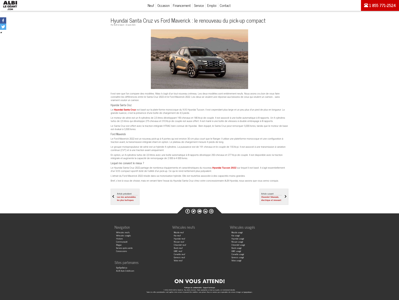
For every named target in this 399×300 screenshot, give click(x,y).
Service (199, 5)
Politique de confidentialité (193, 287)
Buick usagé (236, 248)
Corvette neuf (179, 254)
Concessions (121, 251)
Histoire (119, 238)
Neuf (151, 5)
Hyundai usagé (237, 238)
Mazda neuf (179, 232)
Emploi (211, 5)
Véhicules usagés (123, 235)
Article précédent (126, 197)
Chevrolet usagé (238, 244)
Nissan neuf (179, 241)
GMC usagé (236, 251)
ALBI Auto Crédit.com (125, 270)
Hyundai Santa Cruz (125, 109)
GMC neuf (178, 251)
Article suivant (271, 197)
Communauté (121, 241)
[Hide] (1, 32)
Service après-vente (124, 248)
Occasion (163, 5)
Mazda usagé (237, 232)
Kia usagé (235, 235)
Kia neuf (177, 235)
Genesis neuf (179, 257)
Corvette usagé (237, 254)
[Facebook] (3, 20)
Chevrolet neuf (180, 244)
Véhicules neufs (123, 232)
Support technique (209, 287)
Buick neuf (178, 248)
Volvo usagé (236, 260)
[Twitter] (3, 27)
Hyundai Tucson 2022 (224, 167)
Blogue (119, 244)
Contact (225, 5)
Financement (182, 5)
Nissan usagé (237, 241)
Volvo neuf (178, 260)
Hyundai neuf (179, 238)
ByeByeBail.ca (121, 267)
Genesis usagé (237, 257)
